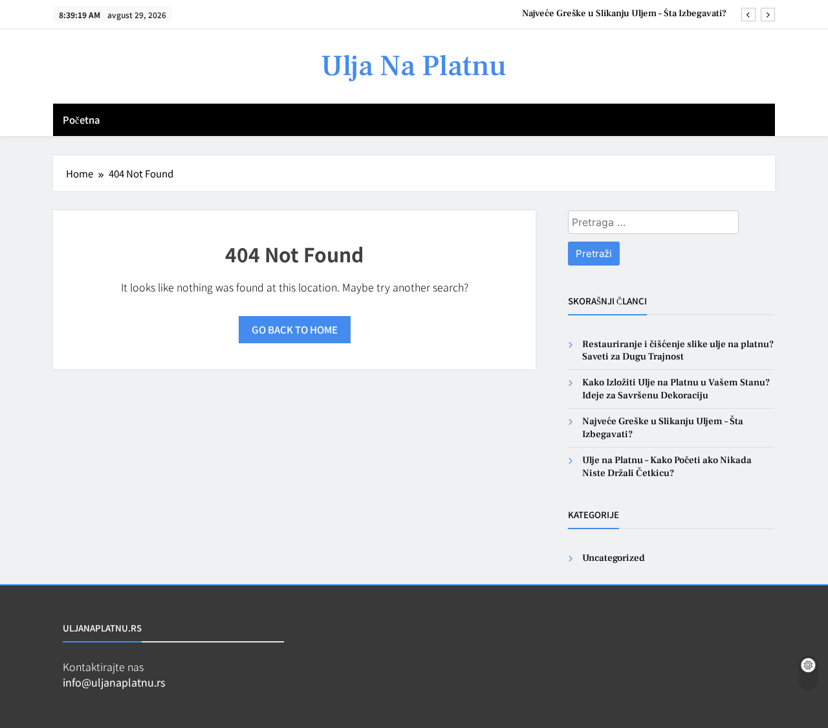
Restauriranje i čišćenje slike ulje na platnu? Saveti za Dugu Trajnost (678, 350)
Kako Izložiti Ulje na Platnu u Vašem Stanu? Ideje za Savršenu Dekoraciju (676, 388)
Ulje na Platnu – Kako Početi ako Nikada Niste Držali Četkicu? (667, 466)
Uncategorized (613, 558)
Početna (81, 119)
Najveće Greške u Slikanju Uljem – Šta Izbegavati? (624, 13)
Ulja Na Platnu (414, 66)
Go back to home (295, 329)
